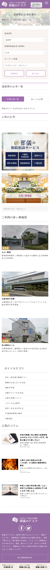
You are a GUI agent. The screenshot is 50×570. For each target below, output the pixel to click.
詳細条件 (14, 73)
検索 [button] (43, 209)
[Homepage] (14, 2)
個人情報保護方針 (25, 558)
